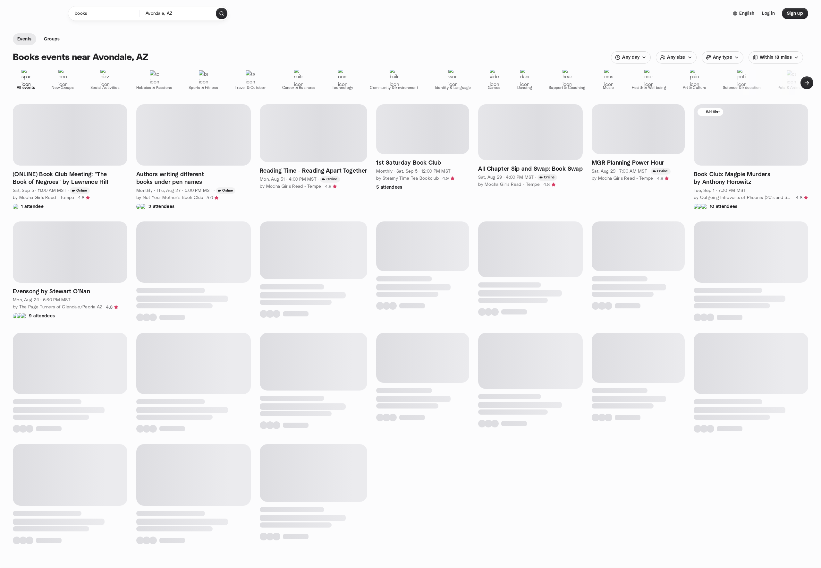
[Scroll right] (806, 82)
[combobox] (178, 13)
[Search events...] (221, 13)
